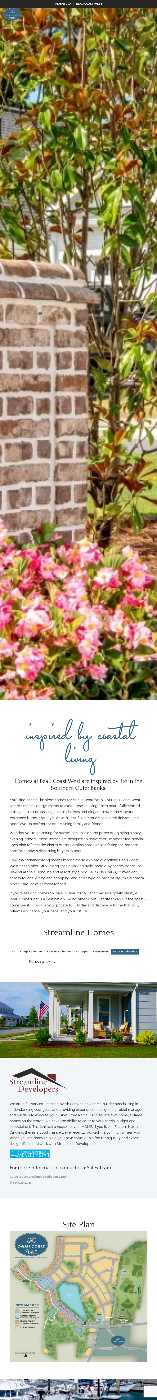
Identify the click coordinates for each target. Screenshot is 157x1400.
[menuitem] (63, 4)
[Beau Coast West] (12, 14)
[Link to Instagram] (151, 14)
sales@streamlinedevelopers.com (39, 1177)
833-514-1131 (21, 1182)
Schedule (39, 905)
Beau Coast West (89, 3)
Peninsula (63, 3)
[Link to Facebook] (145, 14)
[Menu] (134, 14)
